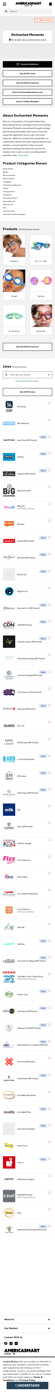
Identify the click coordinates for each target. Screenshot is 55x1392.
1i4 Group (21, 406)
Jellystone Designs (25, 1179)
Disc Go (20, 726)
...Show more (22, 155)
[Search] (6, 11)
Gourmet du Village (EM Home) (31, 961)
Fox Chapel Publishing (27, 894)
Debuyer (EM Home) (26, 709)
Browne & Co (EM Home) (28, 608)
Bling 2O (21, 506)
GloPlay (21, 944)
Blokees (20, 524)
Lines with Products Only (27, 381)
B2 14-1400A (28, 40)
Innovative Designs (26, 1129)
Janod (20, 1162)
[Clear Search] (50, 374)
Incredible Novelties (26, 1095)
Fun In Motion (23, 909)
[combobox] (27, 11)
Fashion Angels (24, 843)
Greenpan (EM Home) (27, 1011)
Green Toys (22, 994)
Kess (19, 1213)
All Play (20, 457)
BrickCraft (22, 574)
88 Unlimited (23, 423)
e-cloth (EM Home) (25, 759)
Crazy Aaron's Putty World (29, 692)
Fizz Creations (23, 860)
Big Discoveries (24, 490)
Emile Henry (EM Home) (27, 793)
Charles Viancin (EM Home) (29, 642)
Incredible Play (24, 1112)
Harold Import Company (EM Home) (33, 1045)
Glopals (21, 927)
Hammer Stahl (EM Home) (29, 1028)
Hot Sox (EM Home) (26, 1062)
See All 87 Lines (27, 73)
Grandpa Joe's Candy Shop (30, 976)
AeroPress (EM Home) (27, 440)
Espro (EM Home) (25, 826)
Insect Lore (22, 1146)
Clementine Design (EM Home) (31, 658)
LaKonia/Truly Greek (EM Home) (32, 1230)
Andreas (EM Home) (26, 474)
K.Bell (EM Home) (24, 1195)
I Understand (27, 1385)
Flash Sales (22, 877)
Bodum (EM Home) (25, 541)
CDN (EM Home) (24, 625)
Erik (19, 810)
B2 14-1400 (16, 40)
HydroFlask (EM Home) (27, 1078)
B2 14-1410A (40, 40)
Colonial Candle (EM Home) (29, 675)
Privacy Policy (27, 1380)
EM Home (21, 776)
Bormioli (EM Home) (26, 558)
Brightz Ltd (22, 591)
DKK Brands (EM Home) (27, 742)
